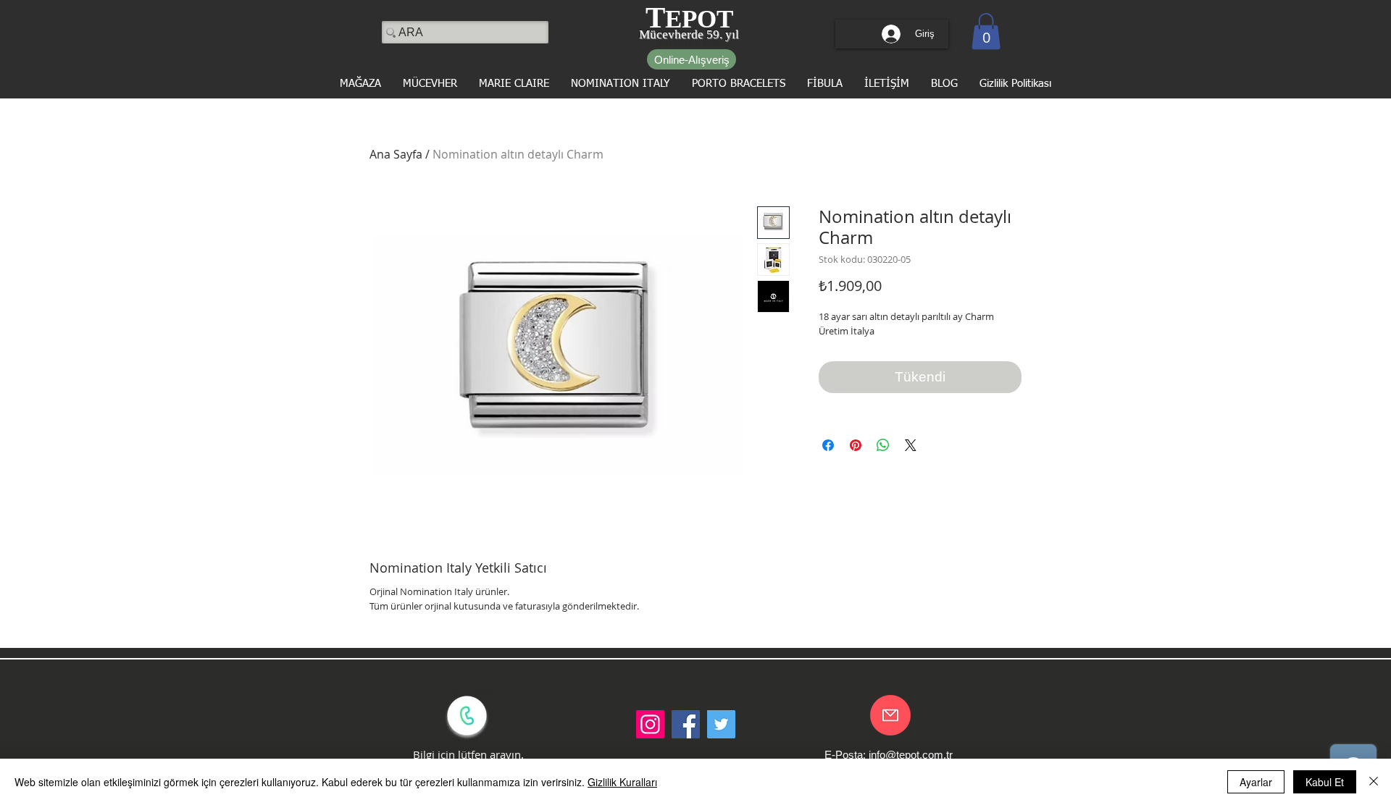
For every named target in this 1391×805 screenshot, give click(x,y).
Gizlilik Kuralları (622, 782)
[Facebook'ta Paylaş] (828, 445)
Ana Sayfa (395, 154)
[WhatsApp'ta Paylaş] (883, 445)
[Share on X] (910, 445)
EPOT (699, 19)
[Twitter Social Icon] (721, 724)
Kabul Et (1325, 782)
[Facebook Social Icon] (686, 724)
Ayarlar (1256, 782)
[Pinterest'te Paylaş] (855, 445)
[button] (986, 31)
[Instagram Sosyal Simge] (650, 724)
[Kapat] (1373, 781)
